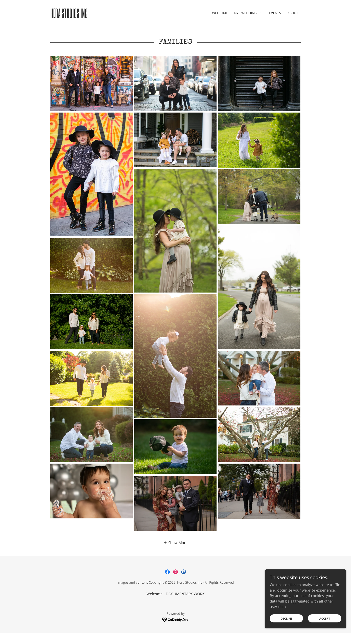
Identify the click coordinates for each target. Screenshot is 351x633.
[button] (248, 13)
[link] (81, 16)
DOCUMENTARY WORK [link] (185, 593)
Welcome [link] (220, 13)
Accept (324, 618)
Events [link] (275, 13)
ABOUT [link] (292, 13)
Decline (286, 618)
